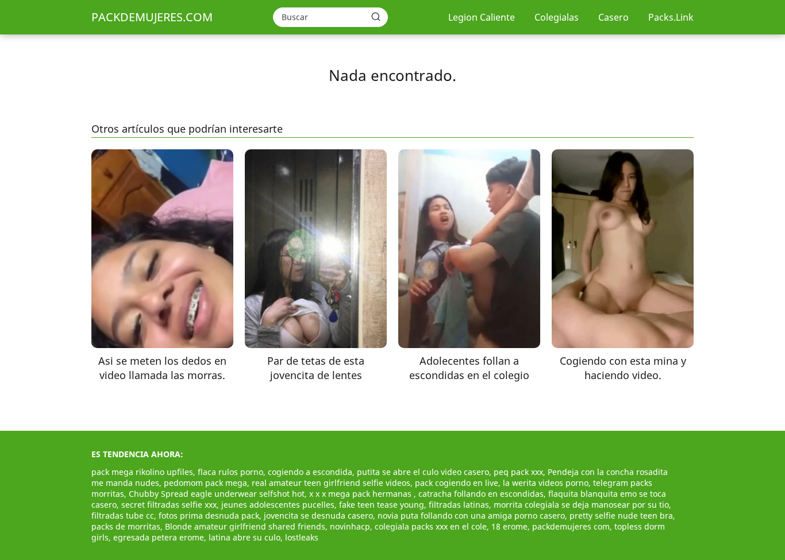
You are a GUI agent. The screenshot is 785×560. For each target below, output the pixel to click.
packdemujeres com (571, 526)
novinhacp (350, 526)
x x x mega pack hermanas (361, 493)
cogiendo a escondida (310, 471)
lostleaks (301, 537)
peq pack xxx (518, 471)
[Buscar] (376, 16)
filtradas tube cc (122, 515)
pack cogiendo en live (456, 482)
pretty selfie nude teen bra (621, 515)
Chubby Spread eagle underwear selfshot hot (217, 493)
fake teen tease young (381, 504)
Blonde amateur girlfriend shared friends (245, 526)
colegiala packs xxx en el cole (431, 526)
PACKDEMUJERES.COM (152, 17)
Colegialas (556, 17)
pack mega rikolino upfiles (142, 471)
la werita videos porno (545, 482)
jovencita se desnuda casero (318, 515)
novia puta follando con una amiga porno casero (471, 515)
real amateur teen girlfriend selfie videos (331, 482)
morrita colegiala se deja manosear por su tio (581, 504)
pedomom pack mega (205, 482)
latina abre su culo (244, 537)
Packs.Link (671, 17)
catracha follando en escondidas (481, 493)
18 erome (509, 526)
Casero (613, 17)
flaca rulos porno (230, 471)
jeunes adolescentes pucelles (277, 504)
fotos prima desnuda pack (209, 515)
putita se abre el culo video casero (423, 471)
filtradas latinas (459, 504)
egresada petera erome (158, 537)
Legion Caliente (481, 17)
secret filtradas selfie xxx (169, 504)
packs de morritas (125, 526)
